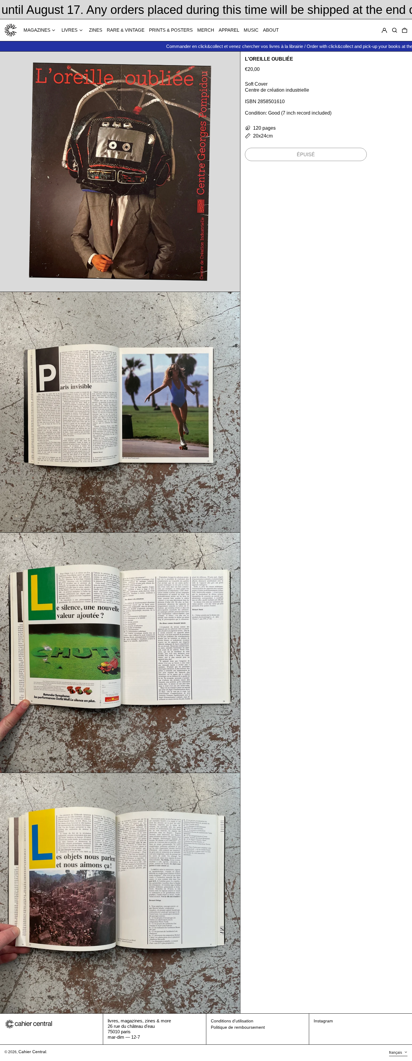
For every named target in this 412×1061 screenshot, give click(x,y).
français (396, 1052)
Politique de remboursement (238, 1027)
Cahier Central (32, 1051)
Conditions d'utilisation (232, 1020)
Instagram (323, 1020)
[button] (404, 30)
